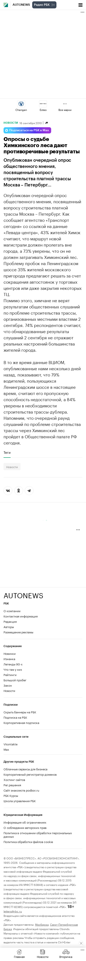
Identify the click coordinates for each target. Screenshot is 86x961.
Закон (8, 685)
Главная (19, 956)
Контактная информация (21, 616)
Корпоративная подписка (21, 722)
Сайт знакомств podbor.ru (21, 790)
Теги (7, 452)
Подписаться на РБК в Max (29, 130)
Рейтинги (10, 674)
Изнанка (9, 658)
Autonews (21, 4)
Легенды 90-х (13, 664)
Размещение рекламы (18, 632)
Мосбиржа (42, 924)
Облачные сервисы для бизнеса (25, 769)
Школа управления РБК (20, 800)
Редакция (10, 621)
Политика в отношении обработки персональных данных (38, 834)
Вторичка (65, 956)
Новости (11, 123)
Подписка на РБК (15, 717)
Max (6, 749)
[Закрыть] (81, 943)
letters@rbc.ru (13, 911)
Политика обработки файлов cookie (28, 841)
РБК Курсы (11, 795)
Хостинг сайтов (14, 779)
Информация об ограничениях (25, 822)
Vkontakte (11, 744)
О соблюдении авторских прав (25, 827)
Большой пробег (15, 680)
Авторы (9, 626)
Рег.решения (12, 784)
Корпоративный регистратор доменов (30, 774)
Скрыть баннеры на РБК (20, 712)
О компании (12, 610)
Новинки (10, 653)
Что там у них (13, 669)
